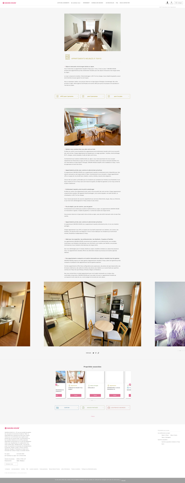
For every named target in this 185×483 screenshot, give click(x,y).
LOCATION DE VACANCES (118, 407)
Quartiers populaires (163, 439)
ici (120, 479)
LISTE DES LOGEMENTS (63, 2)
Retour (93, 416)
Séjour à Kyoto (173, 435)
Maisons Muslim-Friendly (54, 469)
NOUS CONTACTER (125, 2)
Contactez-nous (9, 464)
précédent (10, 315)
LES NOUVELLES (110, 2)
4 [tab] (93, 400)
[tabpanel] (92, 314)
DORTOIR (66, 407)
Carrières (23, 469)
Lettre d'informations (65, 469)
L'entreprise (7, 469)
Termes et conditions (75, 469)
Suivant (175, 315)
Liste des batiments (15, 469)
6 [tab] (95, 400)
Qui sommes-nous (75, 2)
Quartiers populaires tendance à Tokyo (171, 441)
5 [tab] (94, 400)
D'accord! (123, 480)
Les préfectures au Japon (164, 433)
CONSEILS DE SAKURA (97, 2)
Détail (56, 395)
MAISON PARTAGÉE (92, 407)
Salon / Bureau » (21, 460)
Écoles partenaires (44, 469)
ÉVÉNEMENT (86, 2)
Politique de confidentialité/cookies (89, 469)
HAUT (160, 7)
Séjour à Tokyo (165, 435)
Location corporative (33, 469)
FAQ (117, 2)
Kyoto (163, 444)
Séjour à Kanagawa (166, 437)
